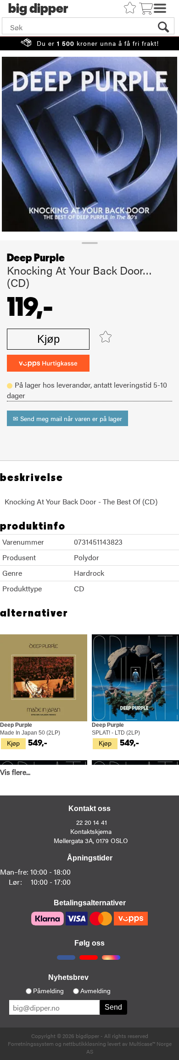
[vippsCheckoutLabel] (48, 363)
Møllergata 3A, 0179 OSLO (91, 840)
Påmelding (48, 991)
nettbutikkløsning (84, 1043)
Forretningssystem (31, 1043)
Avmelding (95, 991)
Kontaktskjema (91, 831)
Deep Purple (36, 258)
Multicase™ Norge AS (129, 1047)
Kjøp (48, 339)
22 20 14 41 (91, 822)
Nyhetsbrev (68, 977)
